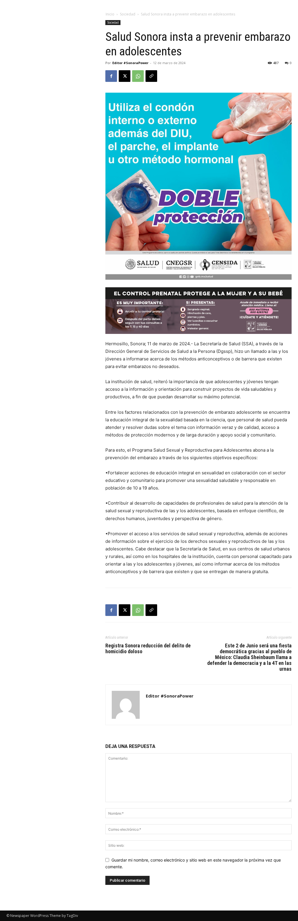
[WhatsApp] (138, 76)
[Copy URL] (151, 76)
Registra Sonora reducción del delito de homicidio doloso (148, 648)
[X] (124, 76)
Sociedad (127, 14)
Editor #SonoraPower (130, 63)
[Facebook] (111, 76)
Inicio (110, 14)
